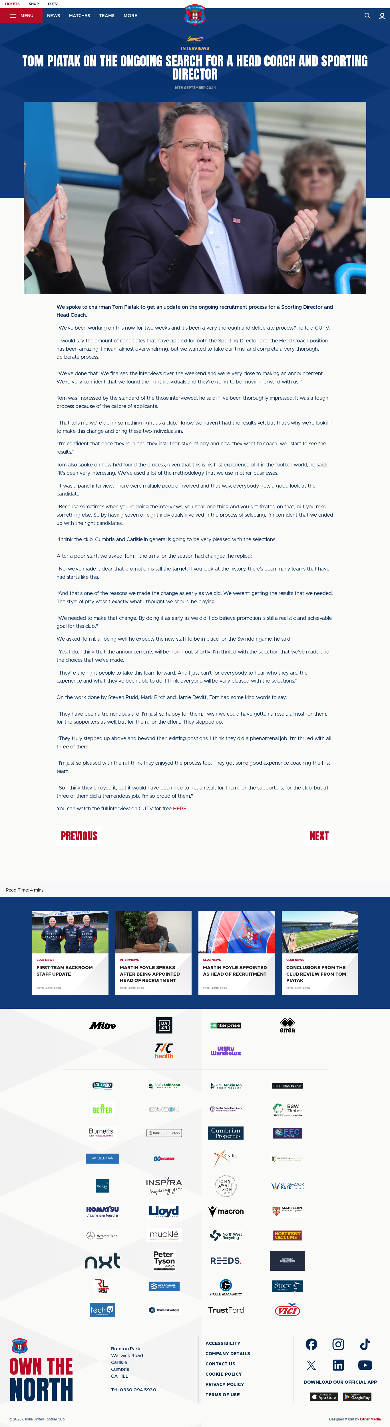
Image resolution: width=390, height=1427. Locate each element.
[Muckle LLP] (164, 1235)
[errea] (287, 1025)
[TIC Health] (164, 1051)
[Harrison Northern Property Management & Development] (287, 1158)
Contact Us (220, 1364)
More (130, 15)
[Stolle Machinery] (226, 1286)
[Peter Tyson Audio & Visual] (164, 1260)
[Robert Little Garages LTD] (102, 1286)
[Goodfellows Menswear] (102, 1158)
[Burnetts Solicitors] (102, 1133)
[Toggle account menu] (382, 15)
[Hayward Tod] (102, 1185)
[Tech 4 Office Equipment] (102, 1310)
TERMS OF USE (223, 1395)
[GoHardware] (164, 1158)
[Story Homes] (287, 1286)
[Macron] (226, 1211)
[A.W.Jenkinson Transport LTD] (164, 1085)
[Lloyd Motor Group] (164, 1211)
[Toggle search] (367, 15)
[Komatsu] (102, 1211)
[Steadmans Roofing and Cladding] (164, 1286)
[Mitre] (102, 1025)
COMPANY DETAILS (228, 1354)
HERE (179, 808)
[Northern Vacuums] (287, 1235)
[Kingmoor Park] (287, 1185)
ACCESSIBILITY (223, 1343)
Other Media (370, 1419)
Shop (34, 4)
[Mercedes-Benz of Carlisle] (102, 1235)
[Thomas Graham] (164, 1310)
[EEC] (287, 1133)
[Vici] (287, 1310)
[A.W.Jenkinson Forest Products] (226, 1085)
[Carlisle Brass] (164, 1133)
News (53, 16)
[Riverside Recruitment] (287, 1261)
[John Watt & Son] (226, 1186)
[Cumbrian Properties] (226, 1133)
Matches (79, 16)
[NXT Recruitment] (102, 1260)
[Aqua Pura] (102, 1086)
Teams (106, 16)
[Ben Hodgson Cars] (287, 1085)
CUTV (53, 4)
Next (319, 836)
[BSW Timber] (287, 1109)
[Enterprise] (226, 1025)
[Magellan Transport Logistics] (287, 1211)
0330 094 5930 (133, 1390)
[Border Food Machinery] (226, 1109)
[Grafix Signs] (226, 1158)
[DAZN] (164, 1025)
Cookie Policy (224, 1374)
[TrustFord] (226, 1310)
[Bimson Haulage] (164, 1109)
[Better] (102, 1109)
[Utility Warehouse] (226, 1051)
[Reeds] (226, 1260)
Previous (79, 836)
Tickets (12, 4)
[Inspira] (164, 1186)
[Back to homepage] (195, 15)
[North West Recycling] (226, 1235)
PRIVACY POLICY (225, 1385)
